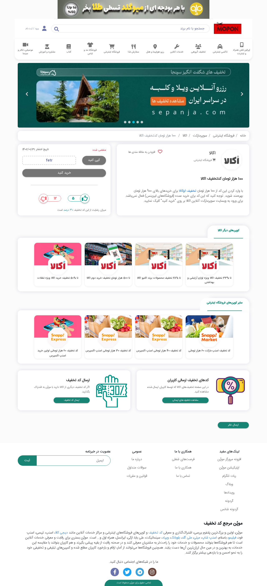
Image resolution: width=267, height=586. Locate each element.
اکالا (185, 136)
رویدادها (229, 493)
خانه (243, 136)
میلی (197, 538)
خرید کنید (64, 173)
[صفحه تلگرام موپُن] (140, 572)
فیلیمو (232, 538)
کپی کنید (94, 160)
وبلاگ (229, 484)
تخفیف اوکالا (187, 191)
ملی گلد (187, 538)
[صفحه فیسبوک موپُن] (114, 572)
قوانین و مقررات (137, 476)
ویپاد (165, 538)
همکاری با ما (183, 468)
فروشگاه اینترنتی (223, 136)
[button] (142, 122)
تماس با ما (183, 476)
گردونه (229, 501)
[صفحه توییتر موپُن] (127, 572)
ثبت (27, 460)
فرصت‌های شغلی (183, 459)
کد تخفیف (155, 533)
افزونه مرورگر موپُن (229, 459)
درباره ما (137, 459)
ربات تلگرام (229, 476)
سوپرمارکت (200, 136)
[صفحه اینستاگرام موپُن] (152, 572)
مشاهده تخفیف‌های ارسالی (185, 400)
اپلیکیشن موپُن (229, 468)
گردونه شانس (229, 509)
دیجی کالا (61, 533)
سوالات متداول (136, 468)
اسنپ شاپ (209, 538)
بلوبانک (175, 538)
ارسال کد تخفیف (71, 400)
